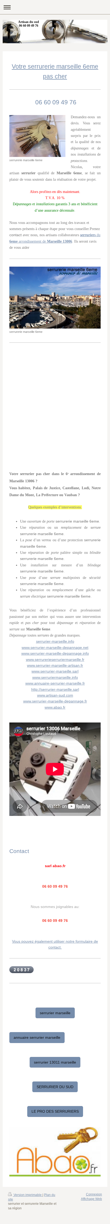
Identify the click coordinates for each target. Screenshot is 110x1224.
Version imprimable (27, 1195)
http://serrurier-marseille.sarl (55, 689)
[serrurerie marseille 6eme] (37, 136)
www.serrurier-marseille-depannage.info (55, 653)
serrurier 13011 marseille (55, 1062)
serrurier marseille (55, 1013)
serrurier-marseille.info (55, 641)
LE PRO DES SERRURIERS (55, 1111)
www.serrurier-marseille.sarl (55, 671)
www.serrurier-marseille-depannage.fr (55, 701)
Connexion (94, 1194)
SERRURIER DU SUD (55, 1087)
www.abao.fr (55, 707)
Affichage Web (91, 1199)
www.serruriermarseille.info (55, 677)
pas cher (55, 76)
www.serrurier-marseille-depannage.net (55, 647)
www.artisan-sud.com (55, 695)
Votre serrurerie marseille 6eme (55, 66)
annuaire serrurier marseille (37, 1037)
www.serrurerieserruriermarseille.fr (55, 659)
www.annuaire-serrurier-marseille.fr (55, 683)
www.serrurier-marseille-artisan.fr (55, 665)
